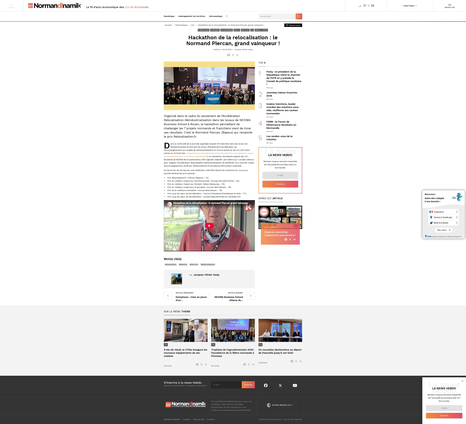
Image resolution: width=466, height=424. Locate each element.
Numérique (169, 16)
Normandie (215, 30)
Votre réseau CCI (281, 405)
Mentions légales (172, 419)
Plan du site (198, 419)
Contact (186, 419)
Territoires (409, 6)
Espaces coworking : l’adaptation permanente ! (280, 234)
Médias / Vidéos (261, 30)
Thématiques (181, 25)
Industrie (245, 30)
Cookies (211, 419)
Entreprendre (226, 30)
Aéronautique (215, 16)
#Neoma (183, 264)
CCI (192, 25)
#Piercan (194, 264)
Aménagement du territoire (191, 16)
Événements (294, 25)
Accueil (168, 25)
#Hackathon (170, 264)
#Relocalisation (208, 264)
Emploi (237, 30)
